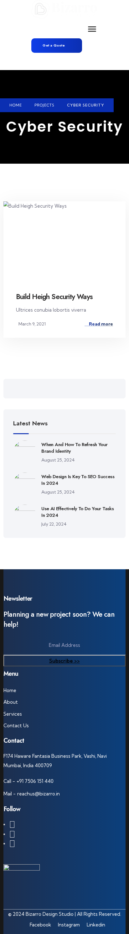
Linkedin (96, 925)
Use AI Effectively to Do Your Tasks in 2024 (77, 512)
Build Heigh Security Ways (54, 297)
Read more (100, 324)
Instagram (69, 925)
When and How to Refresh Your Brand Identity (74, 448)
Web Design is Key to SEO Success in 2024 (77, 480)
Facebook (40, 925)
